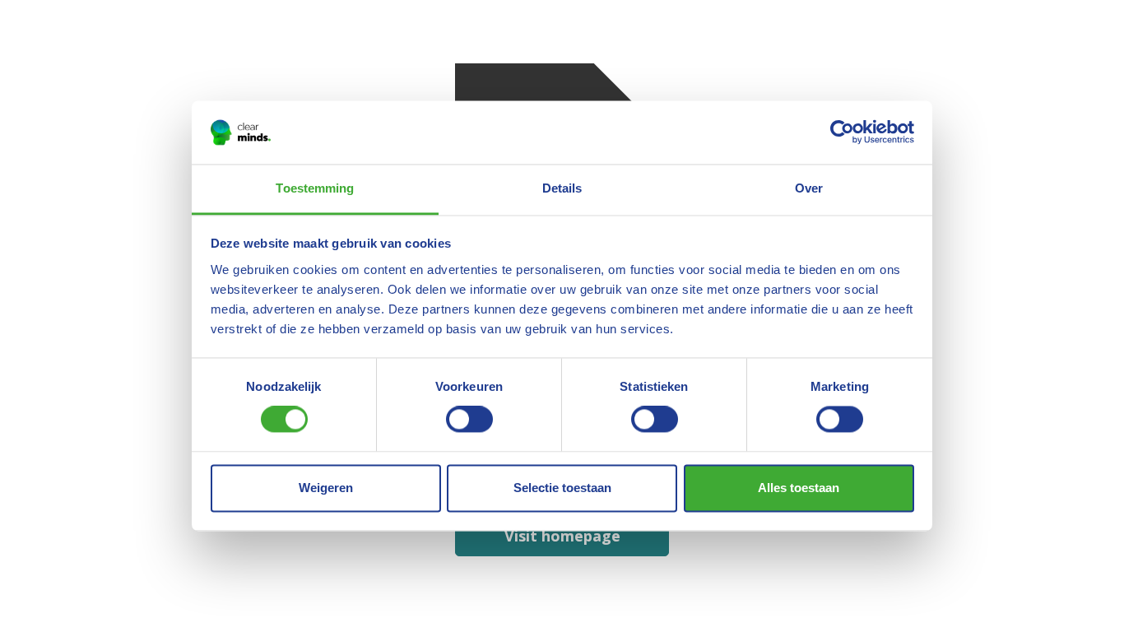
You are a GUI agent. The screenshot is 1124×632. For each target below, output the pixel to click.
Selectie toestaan (562, 488)
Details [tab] (562, 188)
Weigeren (326, 488)
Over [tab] (809, 188)
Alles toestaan (798, 488)
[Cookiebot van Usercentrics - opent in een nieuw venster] (842, 132)
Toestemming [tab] (315, 188)
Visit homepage (562, 536)
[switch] (469, 420)
